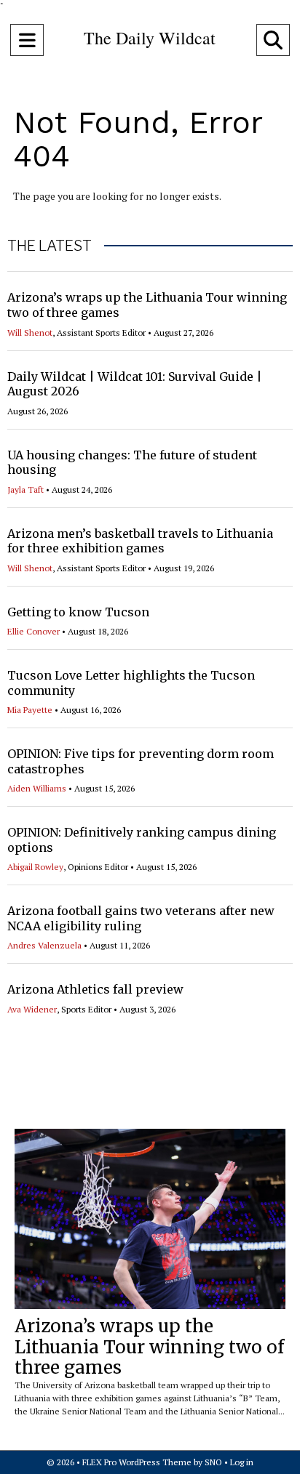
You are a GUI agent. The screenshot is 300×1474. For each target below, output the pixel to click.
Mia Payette (29, 709)
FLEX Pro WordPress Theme (137, 1462)
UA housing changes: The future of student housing (132, 463)
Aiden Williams (36, 788)
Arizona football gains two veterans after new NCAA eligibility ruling (141, 918)
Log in (241, 1462)
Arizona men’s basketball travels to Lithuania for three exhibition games (140, 541)
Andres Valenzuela (44, 945)
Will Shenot (29, 332)
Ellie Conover (33, 631)
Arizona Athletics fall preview (95, 989)
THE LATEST (49, 245)
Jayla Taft (25, 489)
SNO (213, 1462)
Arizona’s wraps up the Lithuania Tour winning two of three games (149, 1347)
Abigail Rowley (35, 866)
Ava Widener (32, 1009)
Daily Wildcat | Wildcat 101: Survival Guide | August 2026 (134, 384)
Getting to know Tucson (78, 612)
